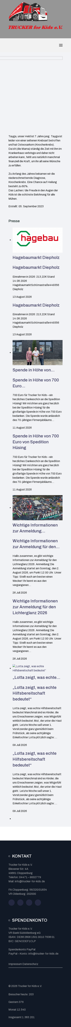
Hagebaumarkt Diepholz (36, 257)
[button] (61, 45)
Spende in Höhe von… (34, 370)
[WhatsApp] (38, 902)
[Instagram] (20, 902)
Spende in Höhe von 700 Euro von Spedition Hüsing (36, 442)
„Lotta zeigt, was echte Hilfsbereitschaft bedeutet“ (35, 693)
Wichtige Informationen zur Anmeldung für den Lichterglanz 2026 (35, 607)
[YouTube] (29, 902)
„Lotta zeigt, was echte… (36, 677)
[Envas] (28, 12)
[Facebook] (11, 902)
